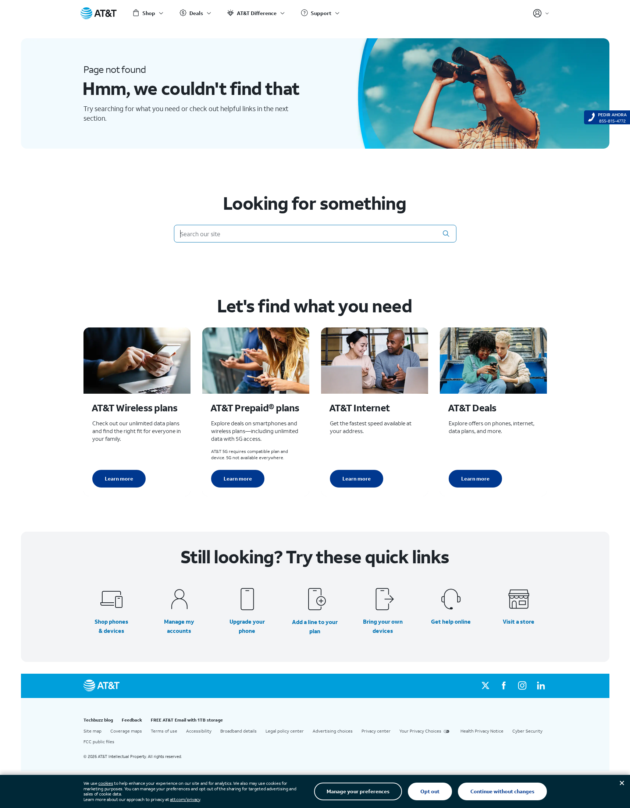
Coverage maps (126, 731)
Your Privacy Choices (420, 731)
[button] (446, 234)
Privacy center (376, 731)
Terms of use (164, 731)
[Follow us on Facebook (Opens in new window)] (504, 686)
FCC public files (98, 741)
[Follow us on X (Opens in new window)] (485, 686)
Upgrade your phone (247, 626)
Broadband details (238, 731)
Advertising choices (333, 731)
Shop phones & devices (111, 626)
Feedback (132, 720)
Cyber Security (527, 731)
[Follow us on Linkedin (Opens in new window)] (540, 686)
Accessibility (198, 731)
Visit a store (518, 621)
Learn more (119, 478)
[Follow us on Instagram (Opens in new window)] (522, 686)
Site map (92, 731)
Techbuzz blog (98, 720)
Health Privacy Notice (481, 731)
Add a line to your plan (315, 626)
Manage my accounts (179, 626)
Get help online (451, 621)
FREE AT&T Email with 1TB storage (187, 720)
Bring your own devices (383, 626)
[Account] (541, 13)
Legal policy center (285, 731)
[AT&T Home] (99, 13)
